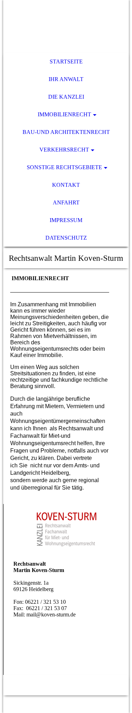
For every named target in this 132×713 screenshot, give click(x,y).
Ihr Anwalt (66, 79)
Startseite (66, 61)
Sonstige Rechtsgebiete (64, 167)
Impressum (66, 220)
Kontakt (66, 185)
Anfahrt (66, 202)
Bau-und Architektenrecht (66, 132)
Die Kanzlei (66, 97)
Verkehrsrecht (64, 150)
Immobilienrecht (64, 114)
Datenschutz (66, 238)
